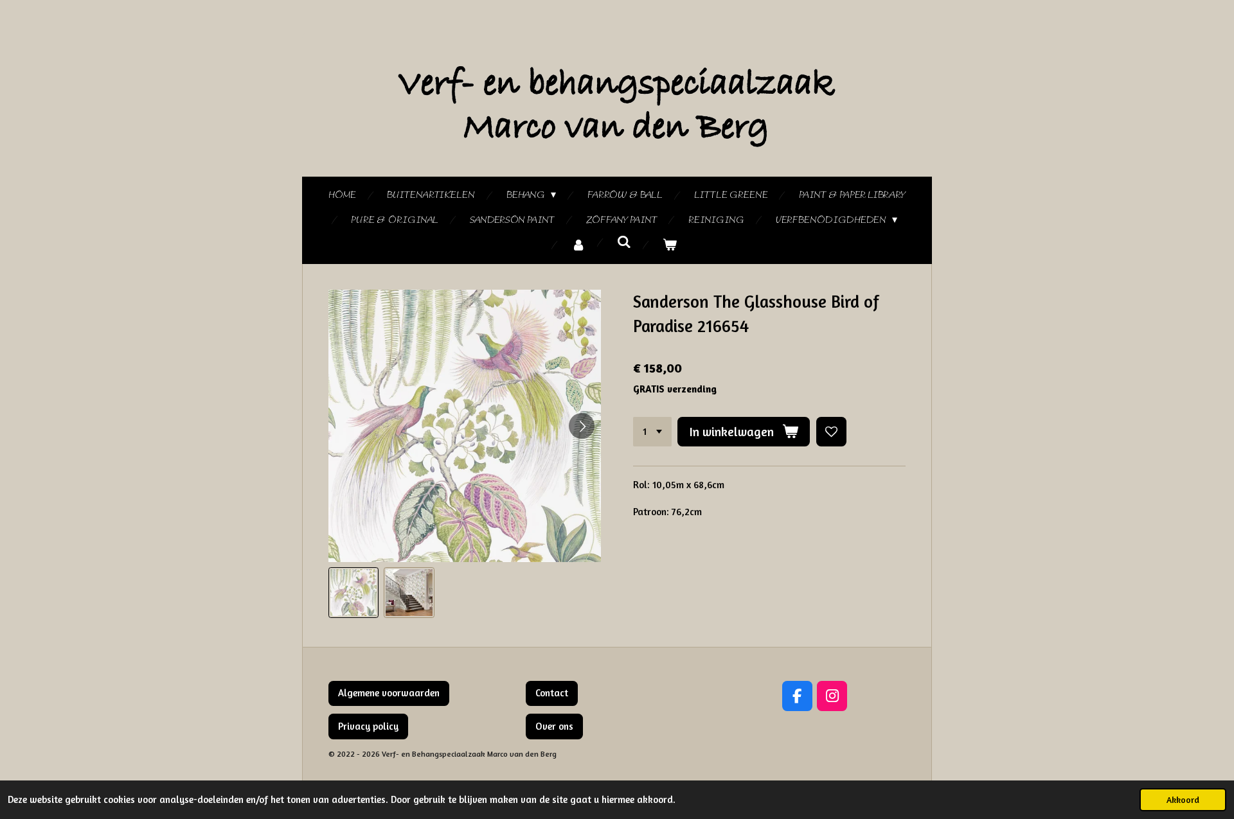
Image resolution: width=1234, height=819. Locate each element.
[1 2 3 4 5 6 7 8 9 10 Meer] (652, 432)
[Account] (578, 245)
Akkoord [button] (1183, 800)
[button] (353, 592)
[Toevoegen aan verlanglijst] (831, 432)
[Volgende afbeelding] (582, 426)
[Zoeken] (624, 242)
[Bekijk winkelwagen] (669, 245)
